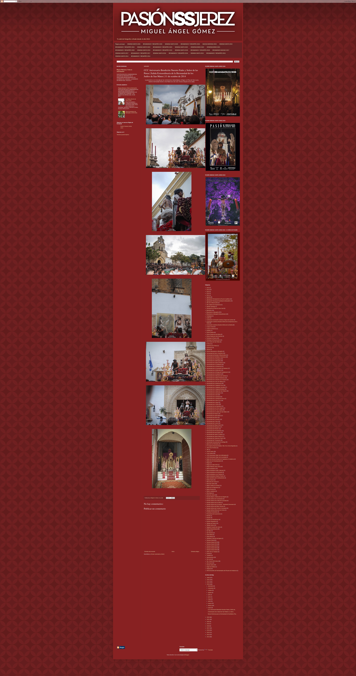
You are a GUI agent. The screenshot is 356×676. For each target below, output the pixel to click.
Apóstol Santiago (211, 306)
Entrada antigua (195, 551)
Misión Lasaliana (211, 491)
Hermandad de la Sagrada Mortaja (215, 389)
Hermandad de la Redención (214, 383)
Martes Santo (210, 480)
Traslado (209, 555)
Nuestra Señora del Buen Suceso (215, 506)
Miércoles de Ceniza (212, 481)
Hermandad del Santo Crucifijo (214, 434)
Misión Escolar (210, 489)
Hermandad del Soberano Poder (215, 438)
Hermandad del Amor (212, 417)
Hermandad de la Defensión (214, 370)
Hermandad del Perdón (212, 428)
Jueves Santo (210, 451)
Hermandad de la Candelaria (214, 364)
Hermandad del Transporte (213, 440)
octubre (210, 590)
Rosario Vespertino (211, 521)
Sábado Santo (210, 525)
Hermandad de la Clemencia (214, 366)
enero (209, 607)
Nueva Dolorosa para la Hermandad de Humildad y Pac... (222, 614)
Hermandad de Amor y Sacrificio (215, 353)
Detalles (209, 330)
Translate (210, 650)
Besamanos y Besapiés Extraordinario (216, 314)
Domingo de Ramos (212, 338)
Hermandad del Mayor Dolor (214, 425)
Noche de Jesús (211, 495)
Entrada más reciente (149, 551)
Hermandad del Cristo (212, 421)
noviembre (211, 588)
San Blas (209, 531)
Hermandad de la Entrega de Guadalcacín (217, 372)
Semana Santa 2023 (212, 544)
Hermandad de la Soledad (213, 396)
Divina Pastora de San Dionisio (214, 336)
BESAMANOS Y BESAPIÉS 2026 (152, 44)
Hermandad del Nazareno (213, 427)
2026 (208, 577)
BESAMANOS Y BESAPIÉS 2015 (216, 53)
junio (209, 597)
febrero (210, 605)
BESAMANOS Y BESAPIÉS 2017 (140, 53)
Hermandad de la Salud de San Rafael (216, 391)
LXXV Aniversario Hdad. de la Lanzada (216, 457)
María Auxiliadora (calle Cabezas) (215, 470)
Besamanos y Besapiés (212, 312)
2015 (208, 632)
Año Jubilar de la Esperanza (214, 304)
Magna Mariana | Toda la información (127, 88)
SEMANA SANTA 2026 (133, 44)
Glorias (208, 349)
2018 (208, 626)
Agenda (209, 297)
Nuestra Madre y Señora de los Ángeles (217, 497)
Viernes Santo (210, 565)
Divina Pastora (210, 332)
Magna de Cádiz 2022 (212, 464)
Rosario (209, 517)
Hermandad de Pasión (212, 413)
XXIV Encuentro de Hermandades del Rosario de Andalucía (222, 570)
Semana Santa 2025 (212, 548)
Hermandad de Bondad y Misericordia (216, 355)
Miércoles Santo (211, 483)
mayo (209, 599)
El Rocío (209, 343)
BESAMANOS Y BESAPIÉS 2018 (200, 50)
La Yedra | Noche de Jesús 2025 (131, 99)
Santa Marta (210, 534)
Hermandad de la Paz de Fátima (215, 381)
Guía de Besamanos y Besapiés (215, 351)
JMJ (208, 449)
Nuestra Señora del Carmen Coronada (216, 508)
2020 (208, 621)
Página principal (120, 44)
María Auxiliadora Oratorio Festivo (215, 476)
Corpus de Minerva (211, 328)
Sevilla (208, 553)
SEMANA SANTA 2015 (197, 53)
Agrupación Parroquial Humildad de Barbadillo (218, 301)
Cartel (208, 318)
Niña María (209, 493)
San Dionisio (210, 532)
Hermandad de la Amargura (214, 359)
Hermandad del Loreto (212, 423)
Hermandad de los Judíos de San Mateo (217, 412)
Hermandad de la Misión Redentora (216, 378)
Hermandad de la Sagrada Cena (215, 385)
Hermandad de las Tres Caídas (214, 410)
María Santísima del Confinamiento (215, 478)
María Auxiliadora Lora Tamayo (214, 474)
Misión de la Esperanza (212, 487)
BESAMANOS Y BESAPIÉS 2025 (190, 44)
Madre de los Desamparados (214, 461)
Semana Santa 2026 (212, 549)
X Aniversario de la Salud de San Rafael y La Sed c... (221, 611)
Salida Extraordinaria (212, 529)
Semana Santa (210, 540)
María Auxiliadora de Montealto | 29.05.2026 (131, 112)
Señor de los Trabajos (212, 551)
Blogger (187, 655)
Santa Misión (210, 536)
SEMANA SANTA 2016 (159, 53)
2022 (208, 617)
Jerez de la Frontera (212, 447)
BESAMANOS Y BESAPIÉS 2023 (162, 47)
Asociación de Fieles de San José (215, 308)
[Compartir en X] (170, 498)
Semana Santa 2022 (212, 542)
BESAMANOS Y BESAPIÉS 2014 (140, 56)
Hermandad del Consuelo (213, 419)
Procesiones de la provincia (214, 514)
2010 (208, 287)
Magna (208, 462)
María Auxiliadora (211, 468)
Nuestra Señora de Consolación (215, 498)
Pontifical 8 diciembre (212, 512)
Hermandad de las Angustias (214, 406)
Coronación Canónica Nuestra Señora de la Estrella (220, 325)
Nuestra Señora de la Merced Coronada (217, 500)
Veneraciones (210, 557)
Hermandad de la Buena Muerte (215, 362)
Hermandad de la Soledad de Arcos (216, 398)
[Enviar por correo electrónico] (167, 498)
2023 (208, 584)
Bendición (209, 310)
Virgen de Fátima (211, 566)
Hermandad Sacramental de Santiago (216, 442)
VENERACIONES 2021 (213, 47)
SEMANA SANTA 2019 (143, 50)
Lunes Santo (210, 453)
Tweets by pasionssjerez (123, 134)
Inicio (173, 551)
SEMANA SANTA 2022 (181, 47)
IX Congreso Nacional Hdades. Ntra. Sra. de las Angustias (221, 446)
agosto (210, 592)
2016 (208, 293)
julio (209, 594)
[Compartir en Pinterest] (174, 498)
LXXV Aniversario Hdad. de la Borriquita (217, 455)
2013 (208, 289)
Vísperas (209, 568)
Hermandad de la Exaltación (214, 374)
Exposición (209, 347)
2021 (208, 295)
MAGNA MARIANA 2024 (210, 44)
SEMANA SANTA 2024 (225, 44)
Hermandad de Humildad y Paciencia (216, 357)
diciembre (210, 586)
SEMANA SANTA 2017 (121, 53)
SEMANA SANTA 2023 (143, 47)
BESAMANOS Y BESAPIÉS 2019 (162, 50)
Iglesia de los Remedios (213, 444)
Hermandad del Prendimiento (214, 430)
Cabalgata (209, 316)
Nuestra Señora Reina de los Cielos (216, 510)
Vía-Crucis (209, 563)
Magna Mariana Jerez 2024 (213, 466)
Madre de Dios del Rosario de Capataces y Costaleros (220, 459)
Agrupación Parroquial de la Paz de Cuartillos (218, 299)
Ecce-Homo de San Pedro (213, 342)
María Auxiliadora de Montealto (214, 472)
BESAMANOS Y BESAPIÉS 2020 (125, 50)
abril (209, 601)
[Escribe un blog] (169, 498)
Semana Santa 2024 (212, 546)
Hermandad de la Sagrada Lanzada (216, 387)
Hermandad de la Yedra (213, 404)
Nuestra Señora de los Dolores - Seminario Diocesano (220, 504)
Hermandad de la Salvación (214, 393)
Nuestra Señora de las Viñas (214, 502)
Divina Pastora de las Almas (214, 334)
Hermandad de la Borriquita (214, 360)
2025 (208, 579)
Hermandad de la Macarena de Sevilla (216, 376)
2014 (208, 291)
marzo (210, 603)
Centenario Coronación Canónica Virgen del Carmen (220, 319)
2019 (208, 623)
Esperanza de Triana (212, 345)
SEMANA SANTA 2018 (181, 50)
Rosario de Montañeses (213, 519)
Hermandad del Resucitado (213, 432)
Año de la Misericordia (212, 302)
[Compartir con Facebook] (172, 498)
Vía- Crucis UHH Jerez (212, 561)
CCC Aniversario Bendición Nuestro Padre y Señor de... (222, 609)
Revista (208, 515)
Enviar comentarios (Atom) (157, 554)
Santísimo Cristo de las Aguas (214, 538)
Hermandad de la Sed (212, 394)
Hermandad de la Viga (212, 402)
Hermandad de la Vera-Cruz (214, 400)
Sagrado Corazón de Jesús (213, 527)
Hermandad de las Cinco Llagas (215, 408)
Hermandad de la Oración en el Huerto (216, 379)
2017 (208, 628)
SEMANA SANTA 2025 (171, 44)
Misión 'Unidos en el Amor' (213, 485)
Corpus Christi (210, 326)
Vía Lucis (209, 559)
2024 (208, 582)
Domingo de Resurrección (213, 340)
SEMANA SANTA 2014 (121, 56)
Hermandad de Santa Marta (214, 415)
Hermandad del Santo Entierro (214, 436)
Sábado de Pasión (211, 523)
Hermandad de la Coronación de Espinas (217, 368)
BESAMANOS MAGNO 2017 (220, 50)
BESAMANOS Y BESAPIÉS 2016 (178, 53)
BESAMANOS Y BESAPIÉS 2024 (125, 47)
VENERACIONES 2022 (197, 47)
